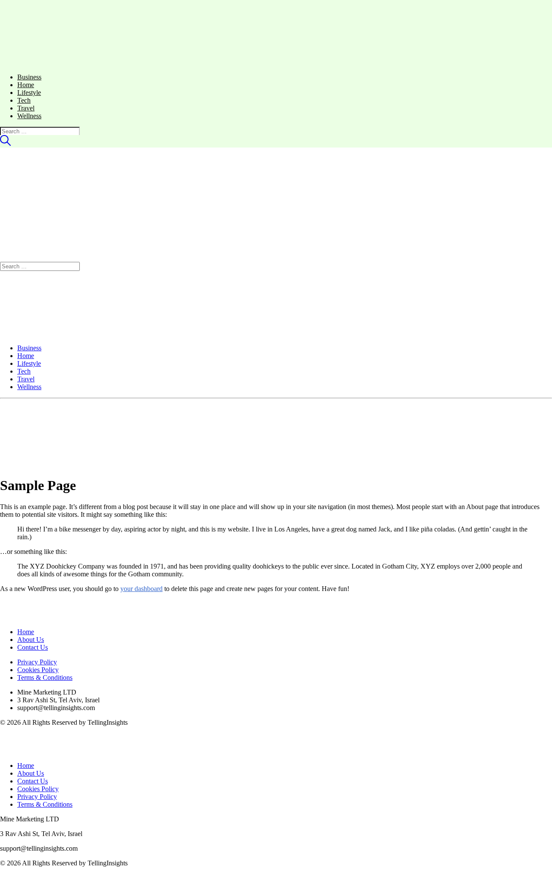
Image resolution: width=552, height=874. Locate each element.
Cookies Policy (38, 669)
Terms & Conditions (44, 677)
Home (25, 84)
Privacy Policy (37, 662)
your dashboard (141, 588)
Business (29, 77)
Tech (24, 100)
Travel (25, 108)
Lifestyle (29, 92)
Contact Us (32, 647)
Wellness (29, 115)
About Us (30, 639)
